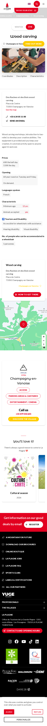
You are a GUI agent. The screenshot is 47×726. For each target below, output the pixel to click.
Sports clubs (12, 573)
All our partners (15, 587)
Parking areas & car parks (23, 396)
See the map (11, 109)
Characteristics (37, 76)
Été (30, 27)
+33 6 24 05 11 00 (18, 116)
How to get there (28, 294)
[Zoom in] (44, 337)
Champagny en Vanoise (29, 286)
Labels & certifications (18, 580)
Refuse (37, 712)
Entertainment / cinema (23, 402)
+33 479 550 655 (23, 414)
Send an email (17, 121)
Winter (19, 27)
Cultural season (19, 492)
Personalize (23, 719)
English (29, 4)
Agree (9, 712)
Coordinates (7, 76)
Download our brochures (20, 544)
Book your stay (24, 10)
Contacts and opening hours (23, 630)
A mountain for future (18, 537)
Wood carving (39, 16)
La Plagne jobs (13, 558)
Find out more (34, 44)
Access (23, 390)
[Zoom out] (44, 341)
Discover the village (24, 419)
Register (34, 524)
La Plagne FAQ (13, 566)
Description (21, 76)
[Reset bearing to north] (44, 344)
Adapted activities (22, 16)
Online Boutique (14, 551)
